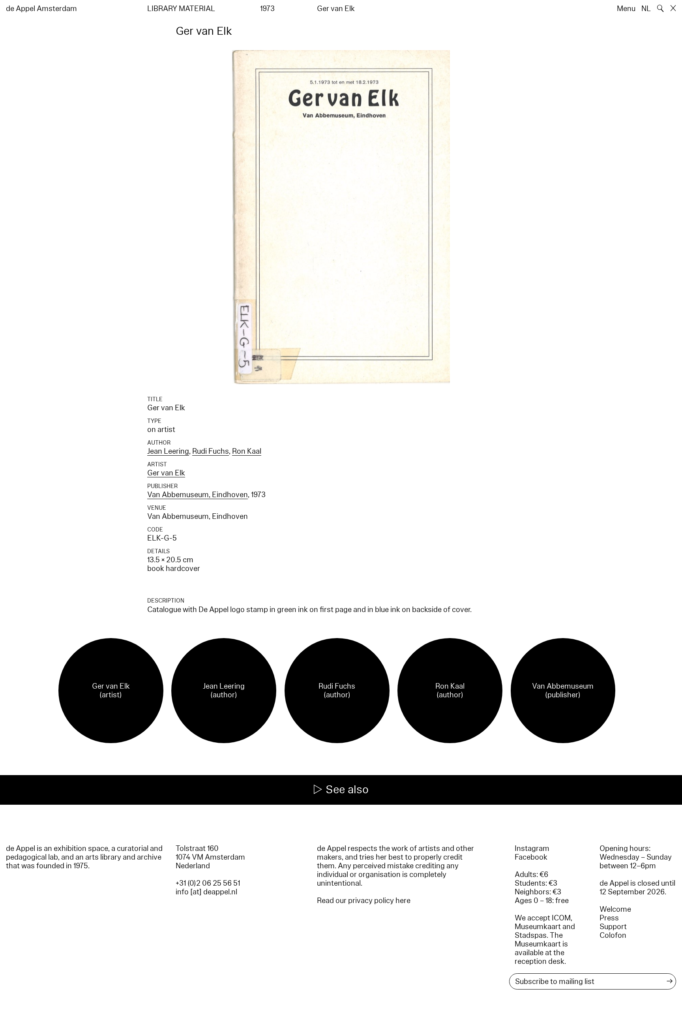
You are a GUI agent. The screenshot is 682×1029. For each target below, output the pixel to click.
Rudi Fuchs (210, 451)
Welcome (615, 909)
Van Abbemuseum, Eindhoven (197, 495)
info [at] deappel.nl (206, 892)
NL (646, 9)
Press (609, 918)
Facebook (531, 857)
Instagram (532, 848)
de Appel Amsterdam (41, 9)
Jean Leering (168, 451)
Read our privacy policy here (363, 901)
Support (613, 927)
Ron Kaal (246, 451)
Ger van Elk (166, 473)
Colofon (613, 935)
